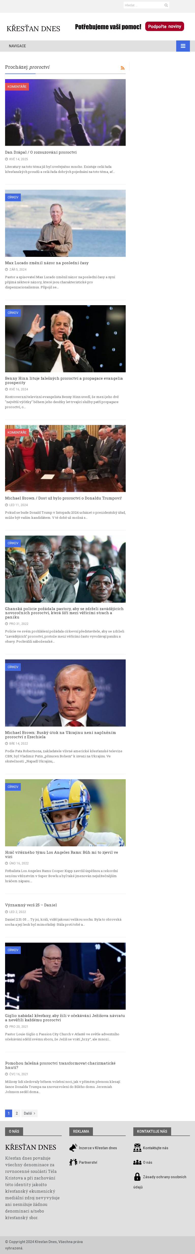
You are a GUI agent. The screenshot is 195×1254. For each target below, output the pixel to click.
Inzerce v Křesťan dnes (97, 1148)
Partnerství (87, 1162)
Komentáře (17, 86)
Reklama (81, 1131)
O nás (14, 1131)
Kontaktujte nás (155, 1148)
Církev (13, 197)
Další (28, 1113)
